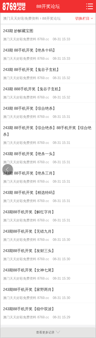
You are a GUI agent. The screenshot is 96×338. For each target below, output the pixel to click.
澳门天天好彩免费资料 (21, 18)
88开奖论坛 (51, 18)
